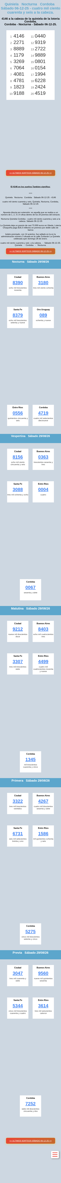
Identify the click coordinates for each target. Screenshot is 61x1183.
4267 (43, 801)
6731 (18, 833)
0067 (30, 587)
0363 (43, 456)
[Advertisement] (30, 131)
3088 (18, 489)
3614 (43, 1005)
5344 (18, 1005)
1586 (43, 833)
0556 (18, 413)
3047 (18, 973)
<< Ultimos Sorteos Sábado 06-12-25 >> (31, 173)
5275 (30, 931)
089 (43, 315)
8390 (18, 282)
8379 (18, 315)
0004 (43, 489)
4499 (43, 661)
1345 (30, 759)
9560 (43, 973)
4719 (43, 413)
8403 (43, 629)
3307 (18, 661)
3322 (18, 801)
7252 (30, 1103)
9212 (18, 629)
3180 (43, 282)
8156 (18, 456)
